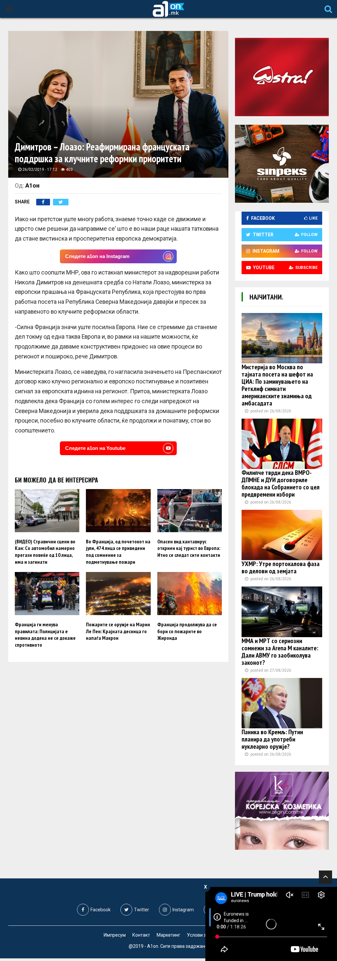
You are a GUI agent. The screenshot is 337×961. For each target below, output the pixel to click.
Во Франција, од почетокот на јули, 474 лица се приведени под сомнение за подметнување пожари (118, 551)
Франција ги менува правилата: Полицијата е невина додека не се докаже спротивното (45, 634)
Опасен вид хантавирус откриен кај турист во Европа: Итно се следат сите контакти (188, 548)
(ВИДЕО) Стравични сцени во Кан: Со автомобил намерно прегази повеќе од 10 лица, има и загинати (45, 551)
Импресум (115, 935)
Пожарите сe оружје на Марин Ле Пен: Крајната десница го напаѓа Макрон (118, 631)
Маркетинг (168, 935)
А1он (32, 185)
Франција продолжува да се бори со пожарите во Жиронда (187, 631)
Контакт (141, 935)
